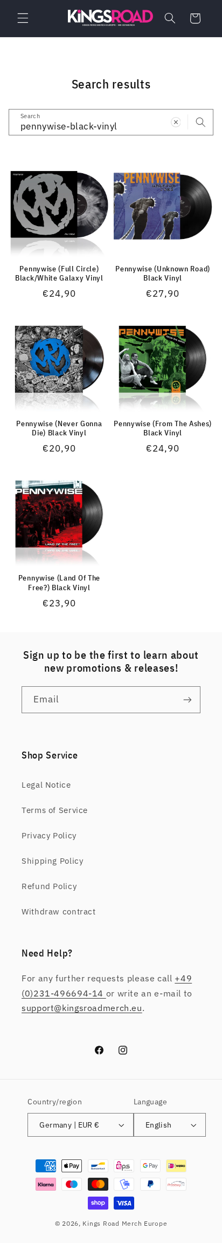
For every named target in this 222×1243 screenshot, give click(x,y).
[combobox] (111, 122)
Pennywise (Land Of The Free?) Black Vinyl (59, 582)
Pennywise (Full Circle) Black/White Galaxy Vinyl (59, 273)
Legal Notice (46, 785)
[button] (22, 18)
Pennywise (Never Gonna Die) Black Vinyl (59, 428)
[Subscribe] (187, 699)
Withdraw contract (59, 911)
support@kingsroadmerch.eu (82, 1007)
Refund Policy (49, 886)
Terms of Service (55, 810)
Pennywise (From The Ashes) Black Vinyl (163, 428)
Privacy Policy (49, 835)
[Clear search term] (175, 122)
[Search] (200, 122)
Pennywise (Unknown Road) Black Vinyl (162, 273)
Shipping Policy (52, 861)
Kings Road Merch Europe (124, 1223)
